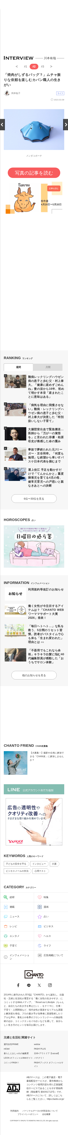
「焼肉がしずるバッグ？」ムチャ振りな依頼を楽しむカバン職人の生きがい (32, 80)
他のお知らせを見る (34, 675)
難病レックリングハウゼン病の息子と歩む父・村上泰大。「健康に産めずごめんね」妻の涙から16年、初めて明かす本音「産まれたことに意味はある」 (46, 386)
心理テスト (40, 871)
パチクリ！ (39, 1058)
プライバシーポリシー (28, 1114)
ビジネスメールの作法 (17, 871)
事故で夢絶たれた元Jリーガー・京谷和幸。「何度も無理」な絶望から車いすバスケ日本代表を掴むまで (46, 455)
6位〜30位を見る (34, 498)
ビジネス (48, 926)
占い (46, 916)
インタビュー (39, 864)
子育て (13, 945)
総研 (12, 897)
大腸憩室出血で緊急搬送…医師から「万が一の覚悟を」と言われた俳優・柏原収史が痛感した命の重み (46, 435)
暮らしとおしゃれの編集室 (16, 1053)
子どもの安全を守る (16, 864)
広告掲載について (53, 955)
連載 (12, 906)
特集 (46, 897)
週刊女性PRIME (11, 1044)
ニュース (14, 916)
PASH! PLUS (40, 1049)
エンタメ (14, 936)
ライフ (60, 93)
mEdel (6, 1049)
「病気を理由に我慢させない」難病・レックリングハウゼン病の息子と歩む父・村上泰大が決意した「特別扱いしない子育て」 (46, 412)
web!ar (37, 1044)
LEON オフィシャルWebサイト (18, 1058)
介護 (54, 864)
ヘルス (47, 936)
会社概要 (46, 1114)
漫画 (46, 906)
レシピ (13, 926)
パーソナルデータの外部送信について (40, 1111)
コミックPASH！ (11, 1062)
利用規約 (14, 1111)
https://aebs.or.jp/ (55, 1099)
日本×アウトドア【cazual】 (47, 1053)
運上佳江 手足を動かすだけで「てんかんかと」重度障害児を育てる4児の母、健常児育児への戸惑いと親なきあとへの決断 (46, 477)
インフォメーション (19, 957)
